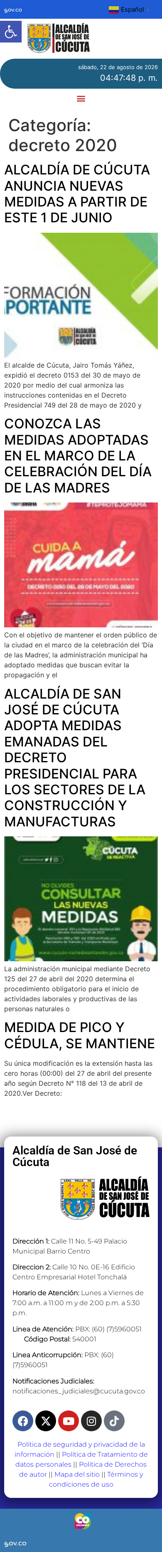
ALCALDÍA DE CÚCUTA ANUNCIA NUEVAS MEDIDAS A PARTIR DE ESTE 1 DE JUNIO (77, 194)
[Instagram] (91, 1420)
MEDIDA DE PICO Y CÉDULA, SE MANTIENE (79, 1035)
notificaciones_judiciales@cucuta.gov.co (78, 1391)
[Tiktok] (114, 1420)
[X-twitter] (45, 1420)
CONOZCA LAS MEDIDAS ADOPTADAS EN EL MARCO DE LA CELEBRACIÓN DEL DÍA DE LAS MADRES (78, 455)
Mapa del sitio (77, 1474)
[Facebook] (22, 1420)
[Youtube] (68, 1420)
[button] (11, 31)
